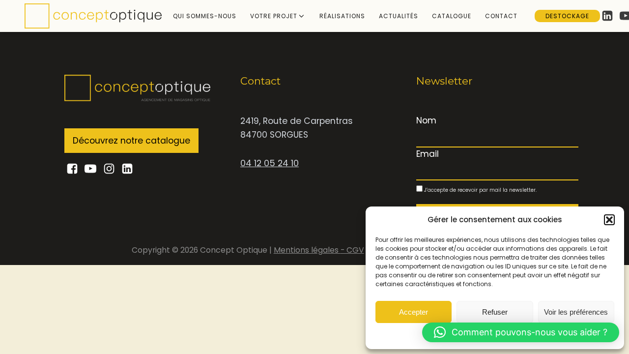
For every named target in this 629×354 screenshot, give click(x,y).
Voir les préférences (576, 312)
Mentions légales (307, 250)
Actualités (398, 16)
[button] (609, 220)
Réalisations (342, 16)
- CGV (352, 250)
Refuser (495, 312)
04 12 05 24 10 (269, 163)
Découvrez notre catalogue (131, 141)
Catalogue (451, 16)
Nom (426, 120)
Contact (501, 16)
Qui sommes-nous (204, 16)
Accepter (413, 312)
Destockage (567, 16)
